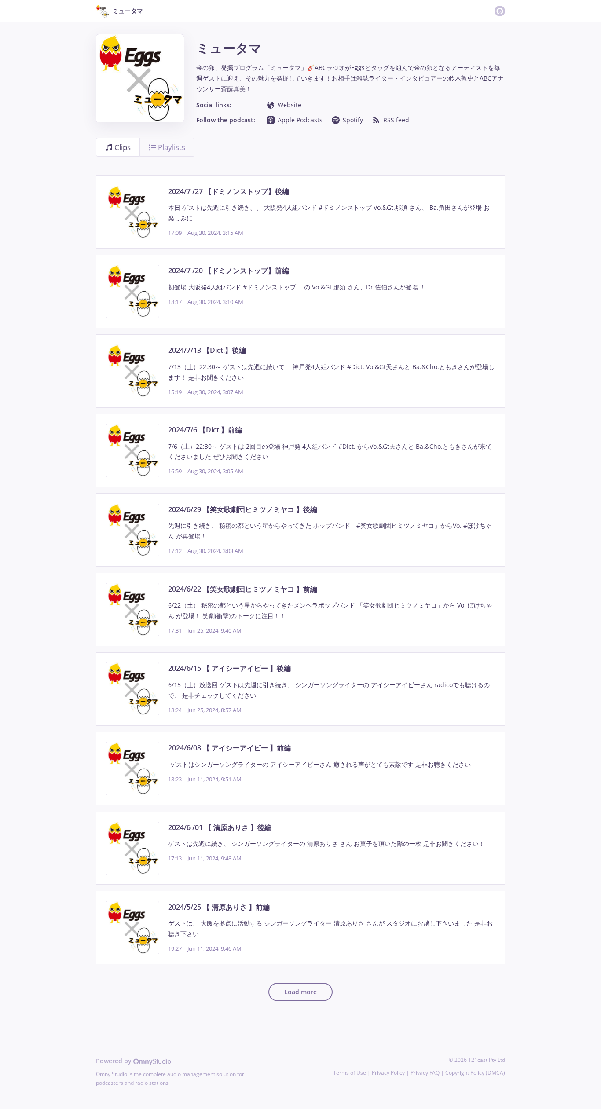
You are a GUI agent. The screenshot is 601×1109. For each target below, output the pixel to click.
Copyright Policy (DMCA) (475, 1072)
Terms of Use (349, 1072)
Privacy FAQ (425, 1072)
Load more (300, 992)
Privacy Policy (388, 1072)
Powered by (114, 1061)
